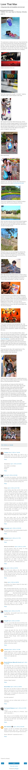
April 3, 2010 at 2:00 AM (14, 620)
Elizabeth (6, 538)
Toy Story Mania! (5, 338)
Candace (6, 452)
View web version (14, 766)
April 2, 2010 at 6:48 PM (13, 582)
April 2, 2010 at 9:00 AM (11, 475)
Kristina (6, 611)
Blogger (16, 768)
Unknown (6, 649)
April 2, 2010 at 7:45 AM (14, 452)
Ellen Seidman (7, 726)
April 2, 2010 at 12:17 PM (15, 538)
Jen (5, 475)
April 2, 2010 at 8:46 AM (16, 463)
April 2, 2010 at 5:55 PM (12, 568)
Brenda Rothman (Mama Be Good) (12, 662)
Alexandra (6, 528)
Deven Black (7, 686)
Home (14, 763)
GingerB (6, 620)
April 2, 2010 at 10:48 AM (15, 528)
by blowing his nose (19, 183)
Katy (5, 568)
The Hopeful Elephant (9, 708)
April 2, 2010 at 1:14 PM (20, 546)
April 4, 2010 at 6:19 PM (20, 708)
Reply (5, 459)
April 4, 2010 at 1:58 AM (16, 686)
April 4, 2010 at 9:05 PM (18, 726)
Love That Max (9, 4)
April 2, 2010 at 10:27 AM (13, 488)
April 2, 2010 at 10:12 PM (14, 611)
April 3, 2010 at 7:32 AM (14, 649)
